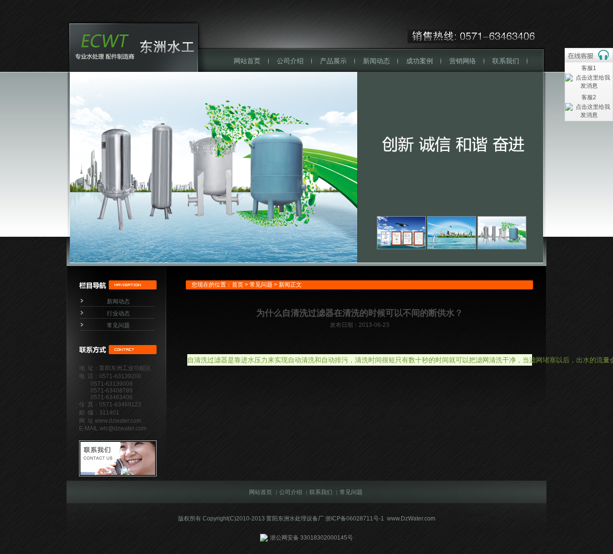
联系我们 (505, 61)
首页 (237, 284)
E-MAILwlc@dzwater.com (113, 428)
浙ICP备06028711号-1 (354, 518)
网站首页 (247, 61)
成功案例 (419, 61)
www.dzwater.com (117, 420)
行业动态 (118, 313)
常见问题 (118, 325)
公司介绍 (290, 61)
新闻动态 (376, 61)
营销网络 (462, 61)
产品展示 (333, 61)
